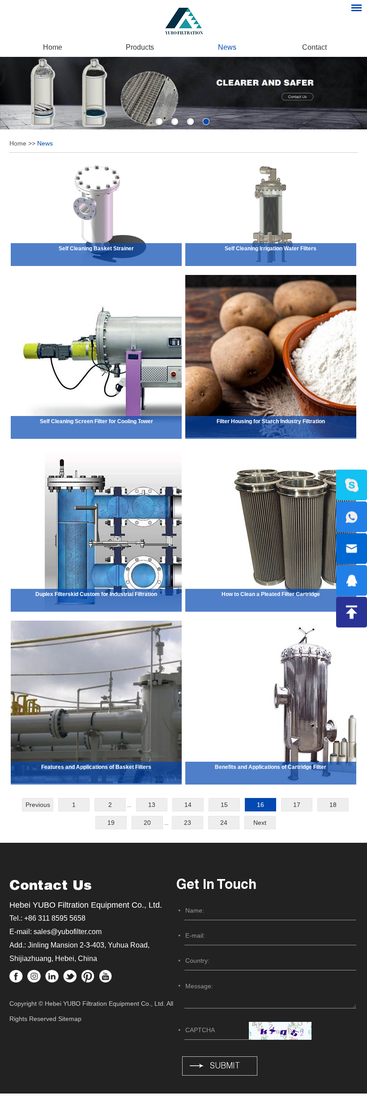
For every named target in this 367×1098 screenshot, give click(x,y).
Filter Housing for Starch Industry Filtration (271, 421)
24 (223, 822)
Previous (38, 804)
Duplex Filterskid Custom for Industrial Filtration (96, 594)
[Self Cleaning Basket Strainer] (96, 214)
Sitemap (69, 1018)
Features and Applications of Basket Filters (96, 767)
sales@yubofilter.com (68, 931)
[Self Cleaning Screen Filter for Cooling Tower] (96, 357)
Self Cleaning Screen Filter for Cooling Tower (96, 421)
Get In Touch (216, 885)
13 (151, 804)
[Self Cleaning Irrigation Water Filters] (270, 214)
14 (188, 804)
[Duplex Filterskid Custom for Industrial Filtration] (96, 530)
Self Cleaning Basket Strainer (96, 248)
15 (224, 804)
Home (52, 47)
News (227, 47)
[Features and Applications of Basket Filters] (96, 703)
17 (296, 804)
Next (259, 822)
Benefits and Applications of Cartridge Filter (270, 767)
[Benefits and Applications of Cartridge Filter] (270, 703)
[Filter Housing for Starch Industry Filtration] (270, 357)
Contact (314, 47)
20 (147, 822)
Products (140, 47)
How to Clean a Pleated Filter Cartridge (271, 594)
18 (333, 804)
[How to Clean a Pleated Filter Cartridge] (270, 530)
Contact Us (50, 886)
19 (111, 822)
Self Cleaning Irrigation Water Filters (270, 248)
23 (187, 822)
